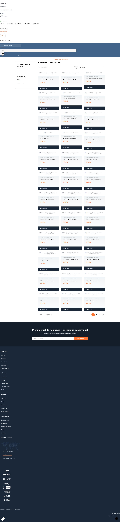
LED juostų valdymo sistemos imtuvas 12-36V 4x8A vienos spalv (71, 281)
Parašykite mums (7, 455)
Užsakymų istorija (3, 16)
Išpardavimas (4, 405)
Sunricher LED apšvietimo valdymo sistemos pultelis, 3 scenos (94, 179)
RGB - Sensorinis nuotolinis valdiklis (94, 78)
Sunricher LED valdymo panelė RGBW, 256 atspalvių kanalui (93, 219)
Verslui (1, 15)
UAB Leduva (17, 509)
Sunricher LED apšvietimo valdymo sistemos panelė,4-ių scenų (71, 159)
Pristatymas (3, 358)
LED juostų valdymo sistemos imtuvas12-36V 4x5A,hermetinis (47, 281)
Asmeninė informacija (6, 426)
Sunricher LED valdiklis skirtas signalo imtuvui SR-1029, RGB (47, 219)
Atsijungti (3, 433)
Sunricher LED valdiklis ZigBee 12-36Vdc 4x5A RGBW (71, 219)
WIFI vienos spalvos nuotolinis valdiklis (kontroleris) (47, 120)
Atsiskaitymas (4, 361)
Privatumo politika (5, 368)
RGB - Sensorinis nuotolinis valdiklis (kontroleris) (48, 100)
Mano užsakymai (5, 420)
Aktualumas (92, 67)
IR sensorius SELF (44, 138)
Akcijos (2, 401)
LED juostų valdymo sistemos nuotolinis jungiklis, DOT (92, 281)
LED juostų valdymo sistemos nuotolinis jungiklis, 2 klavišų (69, 301)
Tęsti (103, 315)
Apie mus (3, 355)
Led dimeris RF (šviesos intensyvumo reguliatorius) (94, 120)
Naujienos (3, 398)
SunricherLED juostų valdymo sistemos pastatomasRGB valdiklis (47, 199)
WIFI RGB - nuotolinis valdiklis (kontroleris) (93, 100)
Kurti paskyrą (4, 377)
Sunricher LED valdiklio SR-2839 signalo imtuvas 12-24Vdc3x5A (70, 199)
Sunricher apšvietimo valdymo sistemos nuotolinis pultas (92, 140)
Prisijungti (3, 380)
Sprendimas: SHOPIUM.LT (114, 515)
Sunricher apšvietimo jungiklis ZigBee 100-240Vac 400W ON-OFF (71, 240)
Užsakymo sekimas (5, 386)
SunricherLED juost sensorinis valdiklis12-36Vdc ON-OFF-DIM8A (94, 259)
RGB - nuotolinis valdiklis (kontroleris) (69, 98)
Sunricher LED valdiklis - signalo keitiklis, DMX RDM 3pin (93, 199)
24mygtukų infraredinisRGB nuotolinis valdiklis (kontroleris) (47, 80)
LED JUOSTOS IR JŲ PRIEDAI (69, 298)
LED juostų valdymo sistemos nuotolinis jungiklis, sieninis (92, 301)
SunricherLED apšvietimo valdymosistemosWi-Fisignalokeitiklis (94, 159)
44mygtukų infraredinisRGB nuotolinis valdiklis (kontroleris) (70, 80)
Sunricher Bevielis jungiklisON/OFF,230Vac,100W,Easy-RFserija (48, 261)
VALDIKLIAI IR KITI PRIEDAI (47, 77)
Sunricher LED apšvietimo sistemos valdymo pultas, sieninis (48, 159)
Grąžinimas (3, 365)
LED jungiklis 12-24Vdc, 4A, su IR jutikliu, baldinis (71, 259)
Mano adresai (4, 423)
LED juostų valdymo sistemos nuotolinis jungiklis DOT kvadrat (47, 301)
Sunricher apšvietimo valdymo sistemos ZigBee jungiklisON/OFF (47, 240)
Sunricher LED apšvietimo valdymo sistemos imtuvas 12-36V (71, 179)
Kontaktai (2, 13)
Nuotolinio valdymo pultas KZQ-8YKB (70, 138)
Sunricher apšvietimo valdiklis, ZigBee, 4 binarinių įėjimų (93, 240)
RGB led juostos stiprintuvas (69, 118)
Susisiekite (3, 389)
